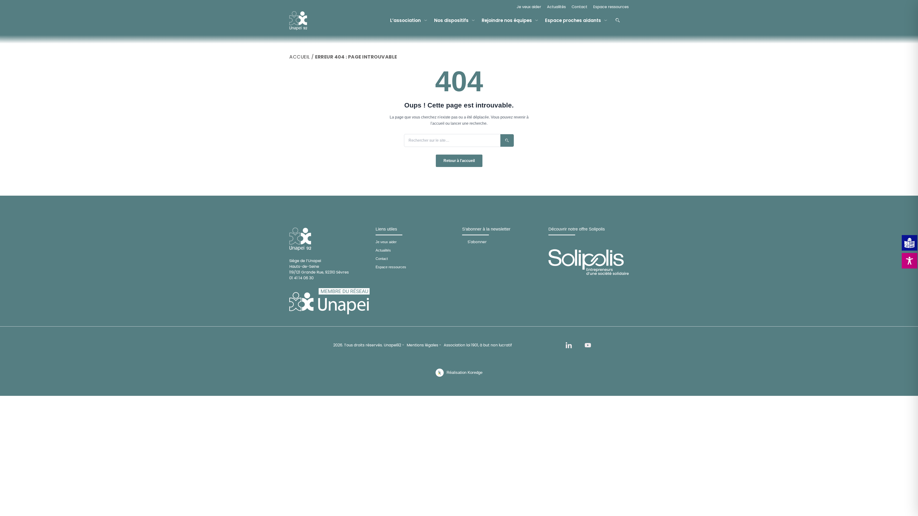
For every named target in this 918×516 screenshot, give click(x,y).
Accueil (299, 57)
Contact (579, 7)
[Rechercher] (617, 20)
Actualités (556, 7)
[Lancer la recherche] (507, 140)
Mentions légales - (424, 345)
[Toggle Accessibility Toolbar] (909, 261)
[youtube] (588, 345)
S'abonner (477, 241)
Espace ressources (611, 7)
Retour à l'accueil (459, 161)
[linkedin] (568, 345)
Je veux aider (529, 7)
